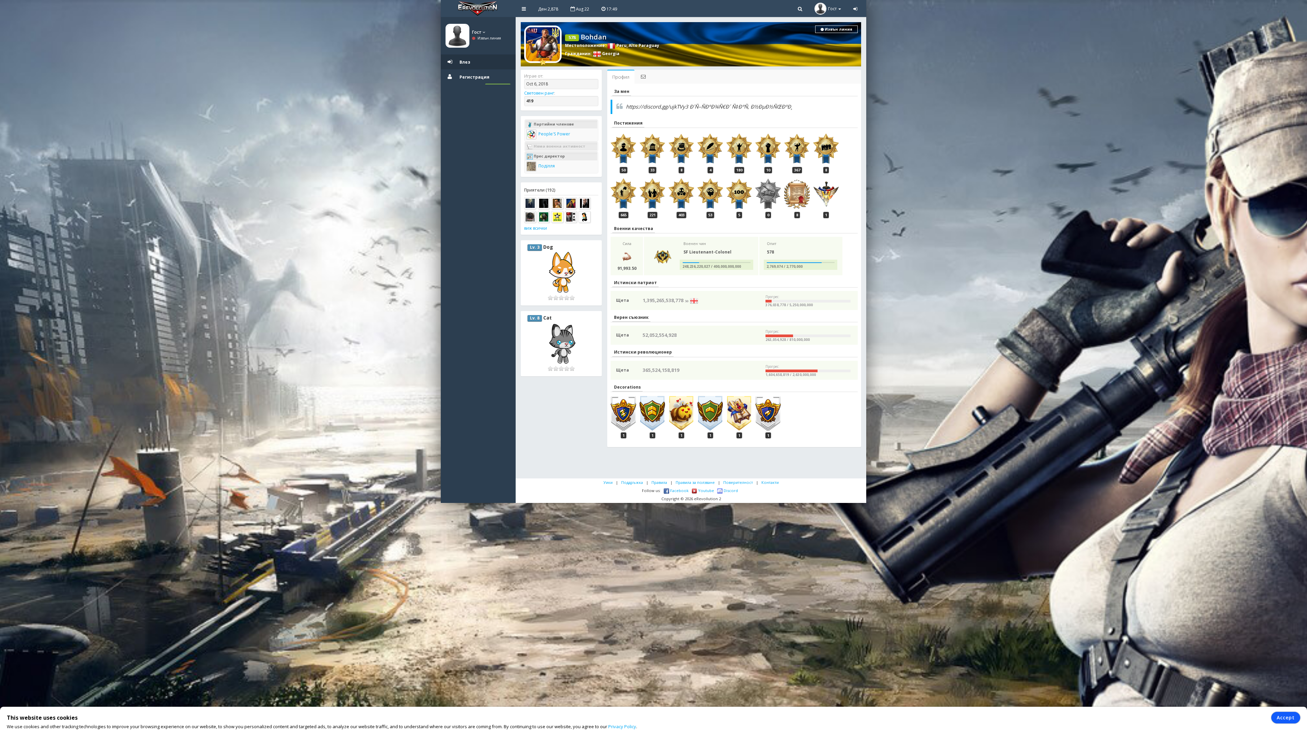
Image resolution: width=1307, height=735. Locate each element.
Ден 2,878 (548, 9)
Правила (659, 482)
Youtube (705, 490)
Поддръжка (632, 482)
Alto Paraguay (644, 45)
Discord (730, 490)
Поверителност (738, 482)
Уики (608, 482)
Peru (621, 45)
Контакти (770, 482)
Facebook (679, 490)
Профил (620, 77)
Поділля (546, 166)
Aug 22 (582, 9)
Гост (477, 32)
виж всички (535, 228)
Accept (1286, 717)
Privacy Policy (622, 726)
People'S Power (553, 134)
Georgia (610, 53)
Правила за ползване (695, 482)
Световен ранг (539, 93)
